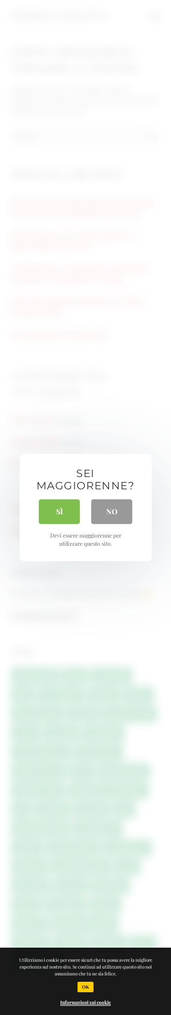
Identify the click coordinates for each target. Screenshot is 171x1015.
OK (85, 987)
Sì (59, 511)
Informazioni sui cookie (85, 1002)
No (112, 511)
